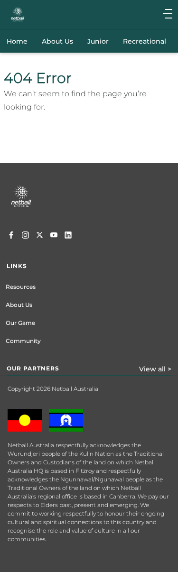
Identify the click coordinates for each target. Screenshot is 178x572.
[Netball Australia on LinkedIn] (68, 236)
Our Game (20, 322)
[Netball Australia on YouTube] (53, 236)
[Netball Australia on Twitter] (39, 236)
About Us (19, 304)
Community (23, 340)
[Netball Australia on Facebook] (11, 236)
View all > (155, 369)
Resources (21, 286)
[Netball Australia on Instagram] (25, 236)
